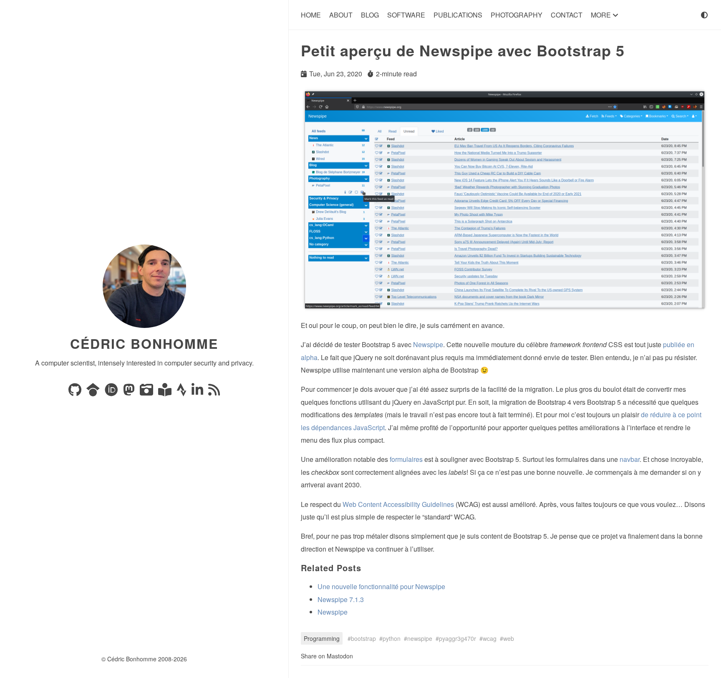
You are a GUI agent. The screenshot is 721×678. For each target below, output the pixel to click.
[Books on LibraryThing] (165, 392)
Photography (516, 15)
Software (406, 15)
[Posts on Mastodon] (129, 392)
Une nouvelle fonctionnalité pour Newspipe (381, 586)
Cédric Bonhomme (144, 343)
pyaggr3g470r (457, 638)
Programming (322, 638)
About (341, 15)
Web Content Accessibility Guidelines (398, 504)
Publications (458, 15)
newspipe (419, 638)
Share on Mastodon (327, 656)
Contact (566, 15)
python (392, 638)
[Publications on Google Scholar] (93, 392)
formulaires (406, 459)
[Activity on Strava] (182, 392)
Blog (370, 15)
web (508, 638)
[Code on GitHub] (75, 392)
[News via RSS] (214, 392)
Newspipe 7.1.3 (341, 599)
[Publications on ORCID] (112, 392)
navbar (630, 459)
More (602, 15)
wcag (490, 638)
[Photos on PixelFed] (147, 392)
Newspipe (428, 344)
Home (311, 15)
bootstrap (363, 638)
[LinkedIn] (198, 392)
